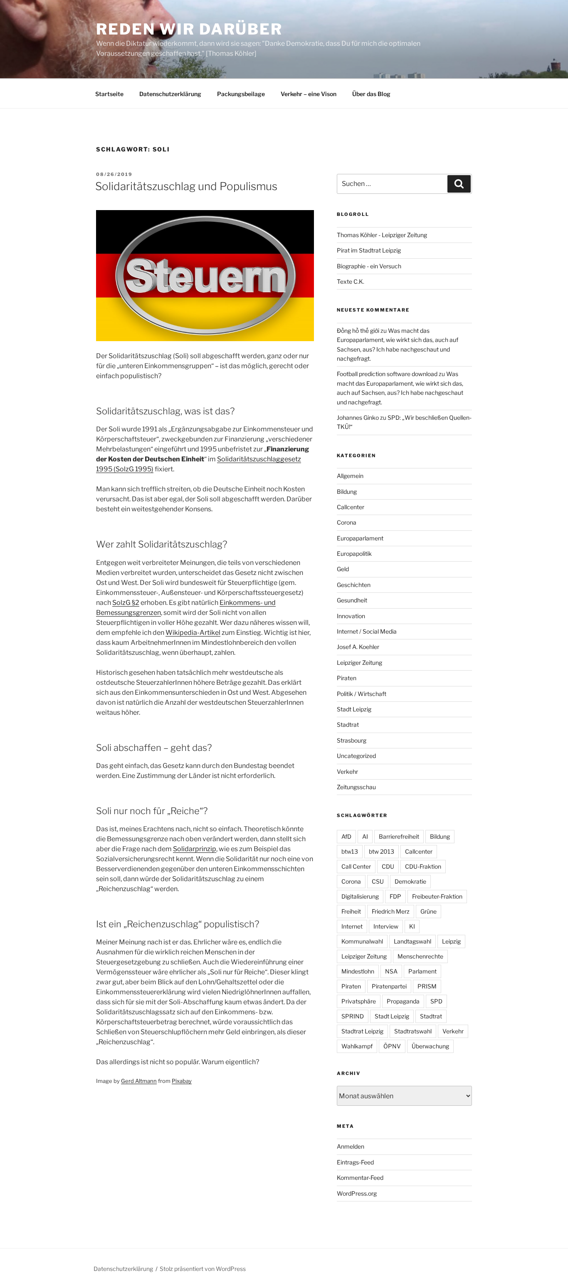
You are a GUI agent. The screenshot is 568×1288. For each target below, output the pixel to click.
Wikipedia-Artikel (192, 633)
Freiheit (351, 911)
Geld (343, 568)
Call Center (356, 866)
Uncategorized (356, 755)
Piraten (346, 677)
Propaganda (403, 1001)
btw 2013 (381, 851)
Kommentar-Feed (360, 1177)
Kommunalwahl (362, 941)
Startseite (109, 93)
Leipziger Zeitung (359, 662)
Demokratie (410, 881)
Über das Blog (371, 93)
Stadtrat (348, 724)
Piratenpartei (389, 986)
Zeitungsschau (356, 786)
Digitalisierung (360, 896)
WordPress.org (357, 1193)
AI (365, 836)
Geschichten (353, 584)
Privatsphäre (358, 1001)
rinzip (207, 849)
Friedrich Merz (391, 911)
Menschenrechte (420, 956)
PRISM (427, 986)
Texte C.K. (350, 281)
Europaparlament (360, 538)
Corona (346, 522)
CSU (378, 881)
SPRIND (352, 1016)
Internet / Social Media (367, 631)
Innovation (351, 615)
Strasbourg (351, 740)
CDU (388, 866)
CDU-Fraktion (423, 866)
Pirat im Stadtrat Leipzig (369, 250)
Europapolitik (354, 553)
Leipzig (451, 941)
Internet (352, 926)
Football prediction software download (387, 373)
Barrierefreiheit (399, 836)
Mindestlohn (357, 971)
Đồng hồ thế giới (358, 330)
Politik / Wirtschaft (361, 693)
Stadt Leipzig (354, 709)
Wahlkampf (357, 1046)
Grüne (428, 911)
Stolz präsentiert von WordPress (203, 1268)
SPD (436, 1001)
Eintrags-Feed (355, 1162)
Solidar (184, 849)
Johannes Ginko (358, 417)
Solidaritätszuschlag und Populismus (186, 186)
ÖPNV (392, 1046)
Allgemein (350, 475)
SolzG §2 (125, 603)
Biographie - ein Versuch (369, 266)
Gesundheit (352, 600)
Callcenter (350, 506)
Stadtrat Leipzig (362, 1031)
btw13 (349, 851)
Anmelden (350, 1146)
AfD (346, 836)
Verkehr (347, 771)
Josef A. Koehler (358, 646)
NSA (391, 971)
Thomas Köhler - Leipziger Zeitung (382, 234)
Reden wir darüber (189, 29)
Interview (385, 926)
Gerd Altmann (139, 1080)
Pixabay (182, 1080)
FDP (395, 896)
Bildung (347, 491)
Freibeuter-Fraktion (437, 896)
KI (412, 926)
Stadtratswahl (413, 1031)
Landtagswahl (412, 941)
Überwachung (430, 1046)
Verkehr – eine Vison (308, 93)
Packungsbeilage (241, 93)
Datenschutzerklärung (170, 93)
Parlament (422, 971)
